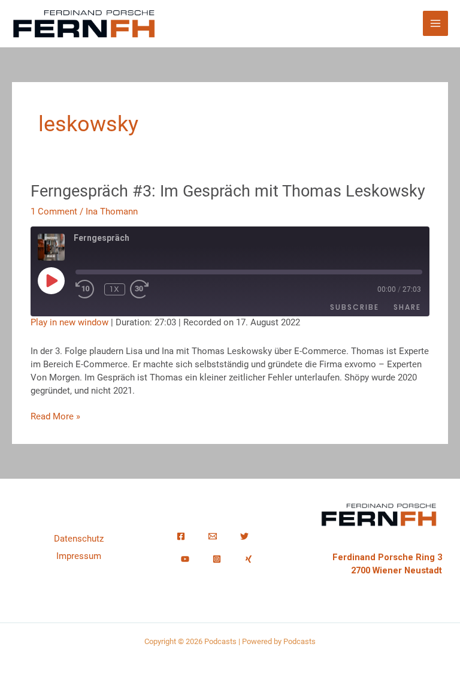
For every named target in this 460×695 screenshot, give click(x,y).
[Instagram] (216, 559)
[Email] (212, 536)
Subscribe (354, 307)
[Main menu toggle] (435, 23)
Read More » (55, 416)
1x (115, 289)
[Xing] (248, 559)
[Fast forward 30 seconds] (154, 289)
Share (407, 307)
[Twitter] (244, 536)
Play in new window (69, 322)
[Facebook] (181, 536)
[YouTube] (185, 559)
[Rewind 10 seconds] (87, 289)
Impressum (78, 556)
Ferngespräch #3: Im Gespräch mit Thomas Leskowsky (228, 191)
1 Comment (54, 211)
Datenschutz (79, 538)
